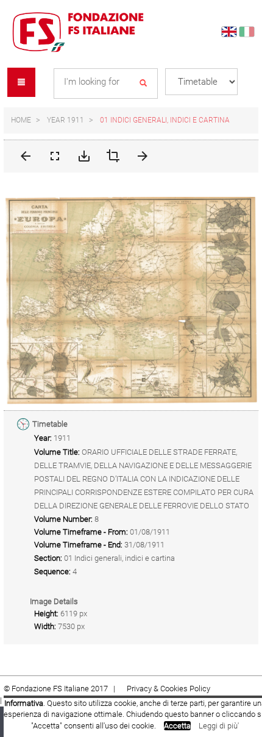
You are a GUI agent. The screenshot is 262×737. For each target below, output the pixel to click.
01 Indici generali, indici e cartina (165, 120)
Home (21, 120)
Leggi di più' (219, 725)
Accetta (177, 725)
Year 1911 (65, 120)
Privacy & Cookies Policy (168, 688)
